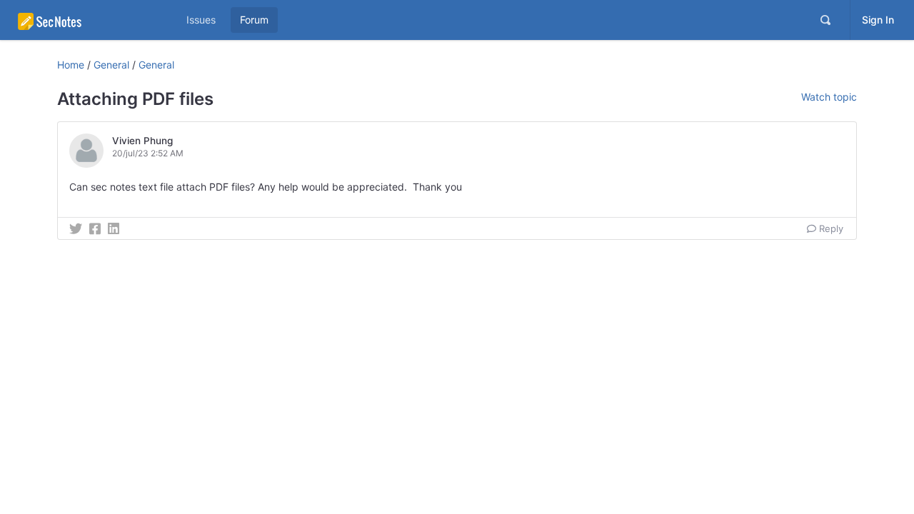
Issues (201, 20)
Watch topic (829, 97)
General (111, 65)
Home (70, 65)
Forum (254, 20)
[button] (130, 150)
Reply (829, 228)
